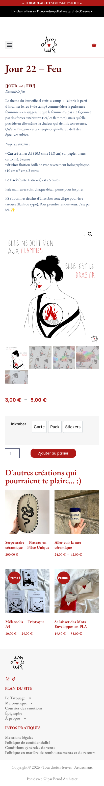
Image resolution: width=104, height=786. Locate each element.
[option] (39, 427)
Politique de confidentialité (27, 742)
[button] (9, 45)
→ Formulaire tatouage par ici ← (52, 3)
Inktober (18, 424)
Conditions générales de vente (30, 747)
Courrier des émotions (23, 708)
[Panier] (93, 45)
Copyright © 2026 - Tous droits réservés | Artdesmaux (52, 767)
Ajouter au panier (53, 453)
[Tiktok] (13, 678)
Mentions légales (19, 737)
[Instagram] (7, 678)
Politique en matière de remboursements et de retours (50, 752)
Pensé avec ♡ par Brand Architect (52, 778)
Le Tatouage (15, 698)
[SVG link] (49, 45)
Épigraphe (13, 713)
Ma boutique (16, 703)
